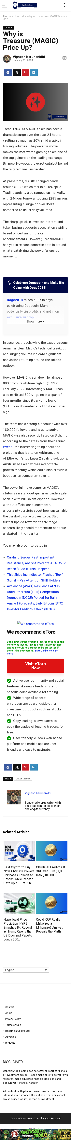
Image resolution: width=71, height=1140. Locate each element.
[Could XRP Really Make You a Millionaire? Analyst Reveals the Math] (51, 896)
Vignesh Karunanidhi (29, 57)
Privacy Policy (13, 1018)
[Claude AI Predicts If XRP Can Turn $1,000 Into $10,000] (51, 843)
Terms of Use (13, 1024)
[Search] (65, 5)
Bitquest (10, 1042)
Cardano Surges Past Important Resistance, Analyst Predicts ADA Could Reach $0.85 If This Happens (36, 563)
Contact (9, 1007)
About (8, 1012)
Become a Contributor (17, 1030)
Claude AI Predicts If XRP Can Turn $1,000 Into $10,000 (50, 871)
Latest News (23, 778)
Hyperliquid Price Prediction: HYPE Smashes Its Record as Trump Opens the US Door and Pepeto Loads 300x (18, 929)
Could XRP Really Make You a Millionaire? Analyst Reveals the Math (49, 925)
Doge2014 (15, 300)
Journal (19, 16)
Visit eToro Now (35, 665)
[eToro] (35, 624)
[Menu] (4, 5)
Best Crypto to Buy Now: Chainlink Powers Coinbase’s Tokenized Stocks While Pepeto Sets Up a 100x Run (19, 875)
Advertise (10, 1036)
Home (7, 16)
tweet (7, 447)
